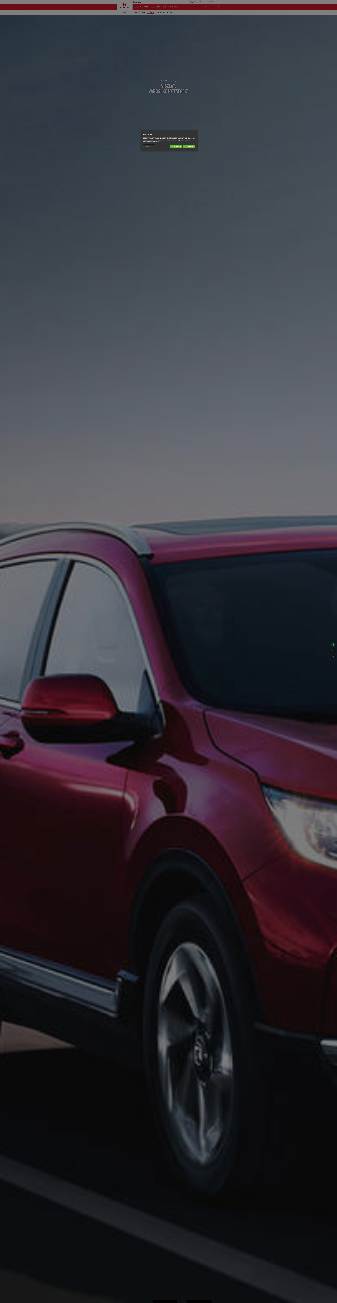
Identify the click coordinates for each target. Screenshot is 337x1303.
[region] (169, 140)
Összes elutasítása (176, 146)
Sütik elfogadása (189, 146)
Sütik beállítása (147, 146)
